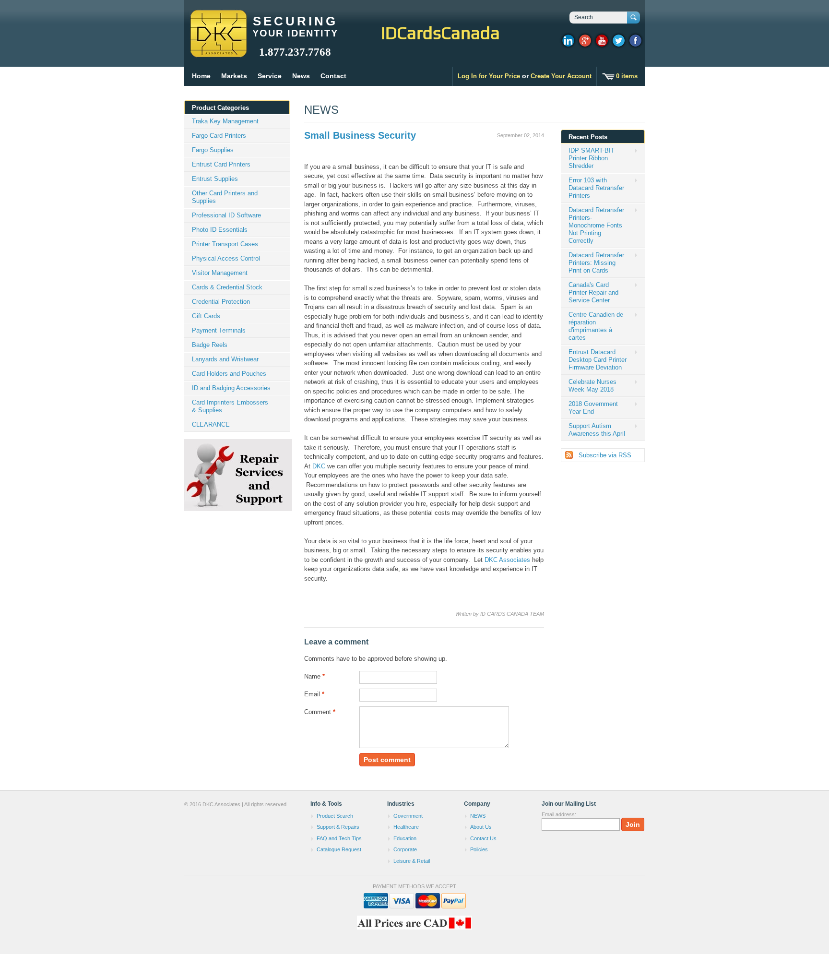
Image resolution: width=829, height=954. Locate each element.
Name (314, 676)
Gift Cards (206, 316)
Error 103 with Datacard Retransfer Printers (596, 188)
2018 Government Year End (593, 407)
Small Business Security (360, 135)
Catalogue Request (339, 849)
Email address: (559, 814)
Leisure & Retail (411, 861)
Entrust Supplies (215, 178)
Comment (319, 712)
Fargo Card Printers (219, 135)
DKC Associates (507, 559)
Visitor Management (220, 272)
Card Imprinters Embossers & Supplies (230, 406)
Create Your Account (561, 76)
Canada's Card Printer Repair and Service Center (593, 292)
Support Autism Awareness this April (596, 429)
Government (408, 816)
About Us (481, 827)
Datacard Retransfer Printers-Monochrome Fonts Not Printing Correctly (596, 225)
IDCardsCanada (440, 33)
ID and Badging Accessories (231, 388)
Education (404, 838)
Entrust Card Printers (221, 164)
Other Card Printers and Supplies (225, 197)
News (301, 76)
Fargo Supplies (213, 150)
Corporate (405, 849)
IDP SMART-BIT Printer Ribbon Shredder (591, 158)
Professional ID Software (226, 215)
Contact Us (483, 838)
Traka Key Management (225, 121)
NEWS (321, 109)
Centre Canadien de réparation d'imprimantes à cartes (595, 326)
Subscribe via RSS (605, 455)
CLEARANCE (211, 424)
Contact (333, 76)
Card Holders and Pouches (229, 373)
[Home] (218, 52)
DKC (318, 466)
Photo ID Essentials (220, 229)
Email (314, 694)
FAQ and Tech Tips (339, 838)
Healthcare (406, 827)
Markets (234, 76)
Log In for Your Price (489, 76)
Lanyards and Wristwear (225, 359)
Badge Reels (209, 344)
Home (201, 76)
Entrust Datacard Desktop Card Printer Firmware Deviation (597, 359)
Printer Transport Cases (225, 244)
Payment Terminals (219, 330)
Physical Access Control (226, 258)
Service (270, 76)
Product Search (335, 816)
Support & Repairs (338, 827)
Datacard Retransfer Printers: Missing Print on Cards (596, 262)
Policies (479, 849)
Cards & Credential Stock (227, 287)
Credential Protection (221, 301)
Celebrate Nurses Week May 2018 (592, 385)
